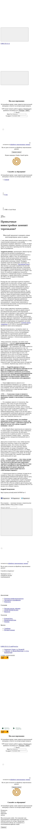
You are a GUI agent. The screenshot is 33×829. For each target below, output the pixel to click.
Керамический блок (10, 620)
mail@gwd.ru (14, 646)
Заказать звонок (16, 152)
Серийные (7, 628)
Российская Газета (23, 264)
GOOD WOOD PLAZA (11, 610)
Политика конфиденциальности (13, 598)
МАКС (27, 110)
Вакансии (7, 611)
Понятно (3, 827)
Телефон (8, 116)
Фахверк (6, 621)
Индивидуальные (9, 630)
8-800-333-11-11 (5, 646)
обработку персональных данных (20, 144)
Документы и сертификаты (12, 600)
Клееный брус (8, 618)
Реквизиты (7, 601)
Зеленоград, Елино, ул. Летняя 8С (14, 649)
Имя (8, 114)
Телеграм (21, 110)
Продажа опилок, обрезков (12, 608)
